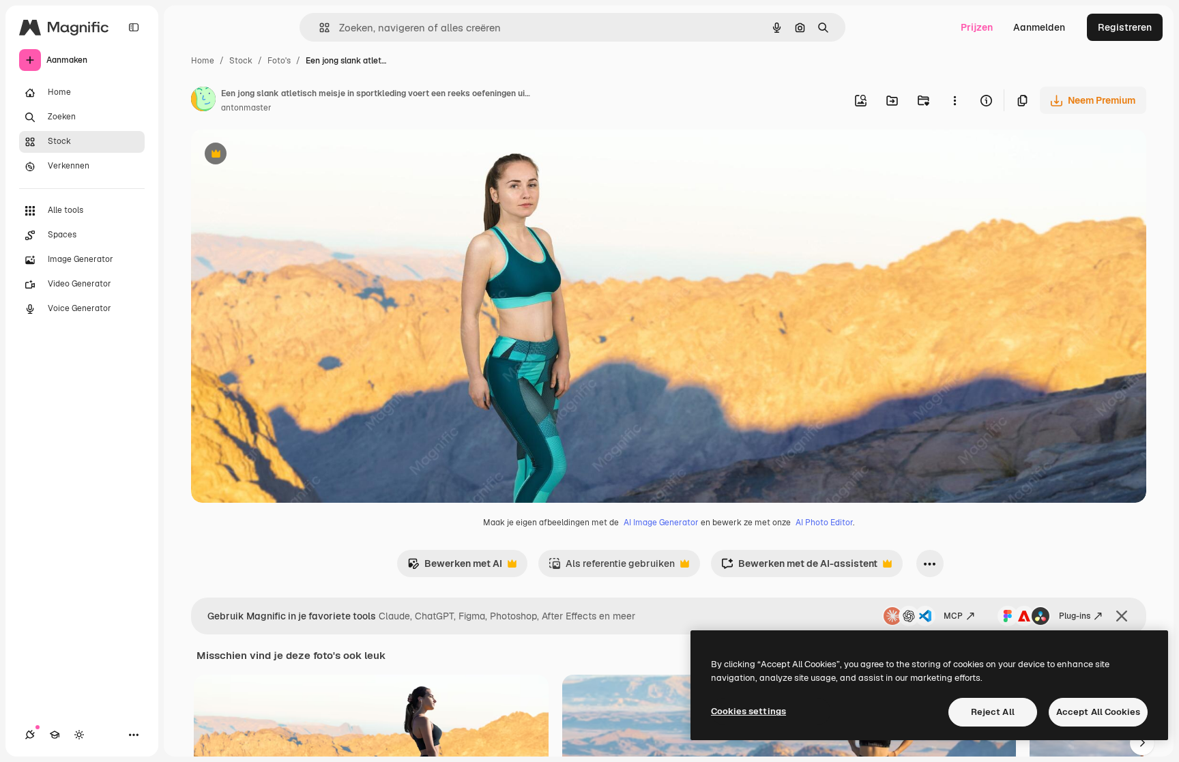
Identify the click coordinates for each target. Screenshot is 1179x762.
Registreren (1125, 27)
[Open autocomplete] (319, 28)
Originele (280, 155)
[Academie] (55, 735)
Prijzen (977, 27)
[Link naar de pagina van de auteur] (203, 101)
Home (202, 60)
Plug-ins (1074, 616)
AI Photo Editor (824, 522)
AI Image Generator (661, 522)
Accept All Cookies (1098, 712)
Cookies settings (748, 711)
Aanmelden (1039, 27)
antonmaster (246, 107)
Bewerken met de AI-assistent (799, 567)
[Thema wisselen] (79, 735)
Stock (240, 60)
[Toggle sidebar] (134, 27)
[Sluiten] (1122, 616)
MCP (953, 616)
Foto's (279, 60)
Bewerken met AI (454, 567)
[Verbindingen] (30, 735)
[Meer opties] (954, 100)
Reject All (993, 712)
